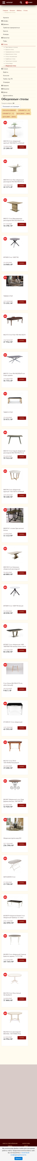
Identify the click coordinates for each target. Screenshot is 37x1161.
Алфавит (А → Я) (24, 110)
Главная (5, 10)
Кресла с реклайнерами (10, 1143)
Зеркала (6, 85)
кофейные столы (10, 59)
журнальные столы (11, 54)
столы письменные (11, 56)
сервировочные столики (12, 52)
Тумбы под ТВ (7, 79)
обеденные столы (10, 65)
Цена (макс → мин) (23, 113)
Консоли (6, 75)
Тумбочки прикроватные (11, 28)
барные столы (9, 49)
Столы (26, 10)
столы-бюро (9, 63)
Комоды (6, 34)
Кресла (5, 31)
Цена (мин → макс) (9, 117)
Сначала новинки (9, 110)
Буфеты (5, 72)
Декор (5, 92)
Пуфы (5, 41)
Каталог (12, 10)
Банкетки (6, 38)
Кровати (6, 18)
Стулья (5, 69)
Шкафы (5, 21)
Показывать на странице (10, 106)
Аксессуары (26, 1143)
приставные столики (11, 47)
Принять (18, 1158)
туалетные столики (11, 61)
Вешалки (6, 89)
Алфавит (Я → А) (8, 113)
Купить (21, 147)
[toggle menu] (3, 3)
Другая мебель (8, 95)
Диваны (6, 24)
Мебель (19, 10)
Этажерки (6, 82)
